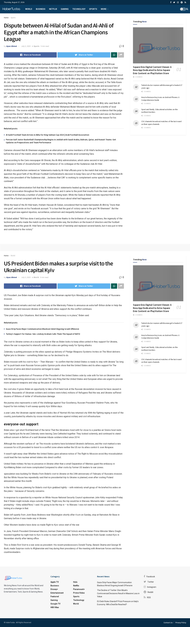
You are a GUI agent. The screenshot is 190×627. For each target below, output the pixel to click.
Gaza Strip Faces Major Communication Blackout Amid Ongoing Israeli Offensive (42, 329)
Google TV (55, 604)
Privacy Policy (180, 623)
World (28, 9)
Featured (54, 596)
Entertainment (57, 593)
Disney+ (54, 589)
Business (40, 9)
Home (6, 18)
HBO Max (54, 607)
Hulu (75, 582)
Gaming (65, 9)
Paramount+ (79, 589)
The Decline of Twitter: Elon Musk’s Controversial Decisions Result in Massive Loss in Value (118, 593)
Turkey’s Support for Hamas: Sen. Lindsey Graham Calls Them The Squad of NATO (43, 334)
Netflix (53, 9)
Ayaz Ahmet (11, 46)
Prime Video (79, 593)
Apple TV (54, 582)
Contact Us (168, 623)
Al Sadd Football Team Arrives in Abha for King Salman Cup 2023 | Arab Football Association (47, 134)
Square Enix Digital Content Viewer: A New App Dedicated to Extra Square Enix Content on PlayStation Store (152, 70)
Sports (93, 9)
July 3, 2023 (26, 46)
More (103, 9)
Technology (78, 9)
